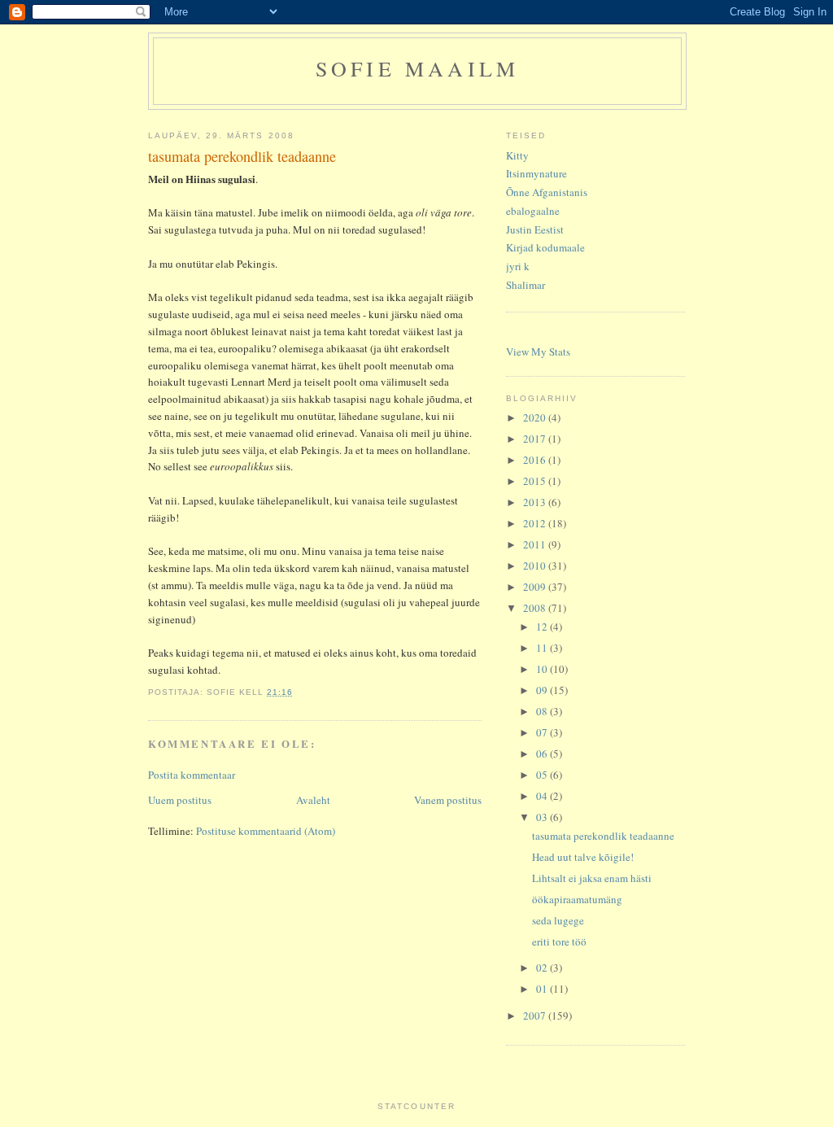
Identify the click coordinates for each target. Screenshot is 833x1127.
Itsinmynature (536, 173)
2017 (535, 438)
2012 (535, 523)
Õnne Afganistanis (546, 192)
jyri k (518, 266)
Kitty (517, 155)
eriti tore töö (559, 941)
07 (543, 732)
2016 (535, 459)
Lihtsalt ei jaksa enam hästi (592, 878)
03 (543, 817)
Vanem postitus (448, 800)
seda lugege (558, 920)
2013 (535, 502)
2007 (535, 1015)
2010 (535, 565)
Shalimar (525, 284)
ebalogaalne (533, 210)
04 (543, 795)
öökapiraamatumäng (577, 899)
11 (543, 647)
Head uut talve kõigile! (583, 857)
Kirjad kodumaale (545, 247)
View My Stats (538, 351)
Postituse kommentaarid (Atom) (265, 830)
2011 (535, 544)
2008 (535, 608)
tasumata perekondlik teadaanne (603, 835)
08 (543, 711)
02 (543, 967)
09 (543, 690)
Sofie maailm (417, 68)
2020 (535, 417)
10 (543, 669)
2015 (535, 481)
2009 (535, 586)
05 (543, 774)
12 (543, 626)
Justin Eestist (535, 229)
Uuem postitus (180, 800)
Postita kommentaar (191, 774)
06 (543, 753)
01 (543, 988)
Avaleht (313, 800)
